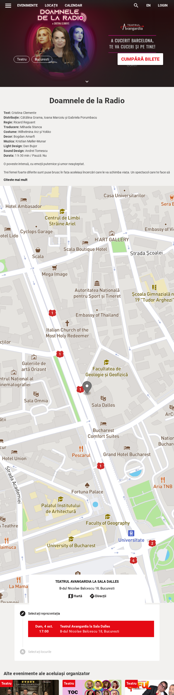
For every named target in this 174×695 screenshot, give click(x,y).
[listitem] (91, 629)
